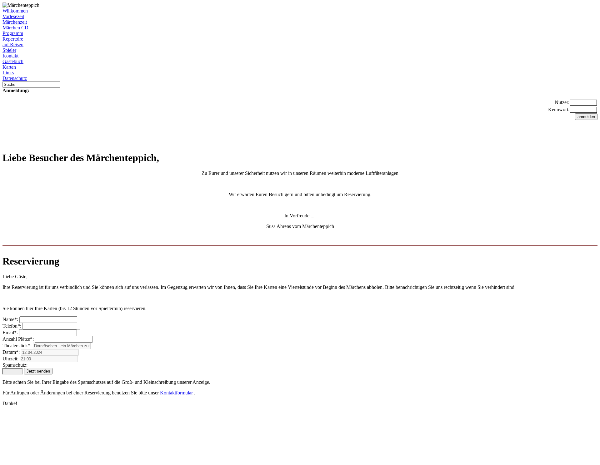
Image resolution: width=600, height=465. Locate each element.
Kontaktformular (176, 392)
